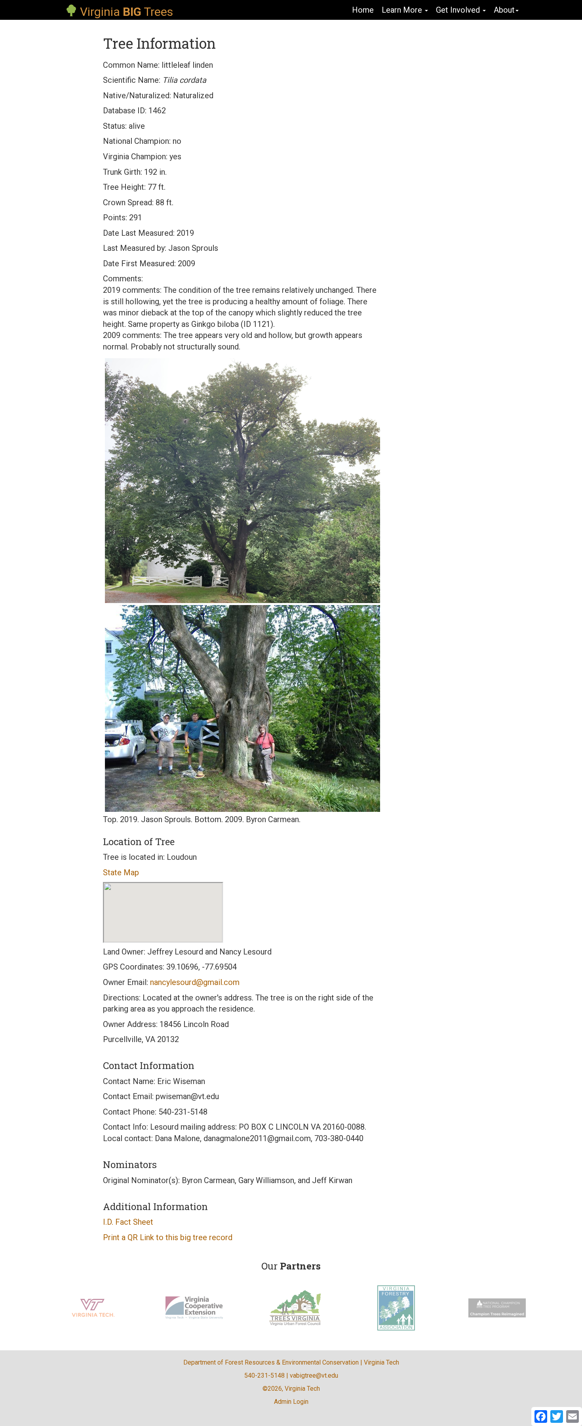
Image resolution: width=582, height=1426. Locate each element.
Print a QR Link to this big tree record (167, 1237)
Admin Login (291, 1401)
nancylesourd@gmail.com (195, 982)
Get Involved (459, 10)
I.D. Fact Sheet (128, 1222)
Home (363, 10)
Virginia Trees (125, 12)
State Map (121, 872)
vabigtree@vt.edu (314, 1375)
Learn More (403, 10)
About (504, 10)
